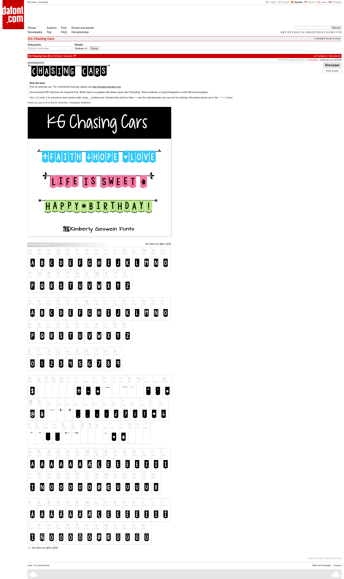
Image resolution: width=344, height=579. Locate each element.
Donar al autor (332, 71)
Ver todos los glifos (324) (158, 244)
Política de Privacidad (321, 565)
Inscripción (43, 2)
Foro (64, 27)
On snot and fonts (41, 565)
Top (49, 32)
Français (285, 2)
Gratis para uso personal (330, 60)
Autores (52, 27)
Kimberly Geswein (63, 56)
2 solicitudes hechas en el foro (327, 38)
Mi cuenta (32, 2)
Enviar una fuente (82, 27)
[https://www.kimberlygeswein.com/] (75, 56)
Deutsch (311, 2)
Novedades (35, 32)
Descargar (332, 65)
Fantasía (321, 56)
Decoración (335, 56)
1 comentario (312, 60)
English (272, 2)
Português (336, 2)
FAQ (64, 32)
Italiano (324, 2)
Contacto (337, 565)
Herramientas (80, 32)
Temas (32, 27)
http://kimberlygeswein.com (106, 86)
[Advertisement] (93, 16)
